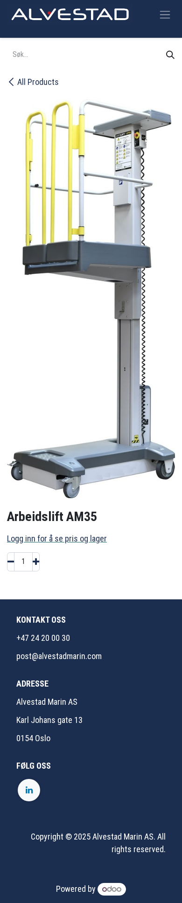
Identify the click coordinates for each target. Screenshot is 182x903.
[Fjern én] (10, 561)
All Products (38, 82)
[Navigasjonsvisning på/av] (165, 14)
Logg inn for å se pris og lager (57, 538)
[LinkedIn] (29, 790)
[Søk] (170, 54)
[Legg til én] (36, 561)
